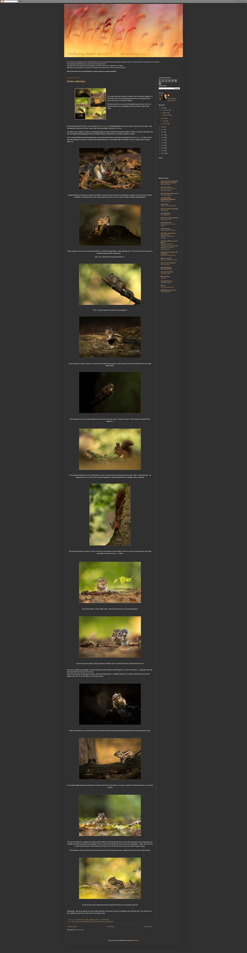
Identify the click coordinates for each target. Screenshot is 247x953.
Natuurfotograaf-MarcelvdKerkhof (166, 268)
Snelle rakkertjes (76, 81)
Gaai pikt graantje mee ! (167, 287)
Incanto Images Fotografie (169, 208)
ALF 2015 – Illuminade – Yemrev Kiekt (168, 234)
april (163, 118)
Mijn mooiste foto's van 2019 (169, 260)
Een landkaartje (165, 215)
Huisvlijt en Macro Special (168, 255)
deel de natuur (79, 921)
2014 (162, 142)
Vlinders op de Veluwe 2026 (168, 205)
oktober (164, 112)
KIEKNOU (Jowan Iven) (168, 290)
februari (165, 123)
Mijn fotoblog (165, 276)
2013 (162, 145)
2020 (162, 127)
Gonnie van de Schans (168, 263)
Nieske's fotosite (166, 258)
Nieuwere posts (72, 926)
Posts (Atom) (80, 929)
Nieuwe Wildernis (165, 291)
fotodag (92, 921)
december (165, 110)
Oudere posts (148, 926)
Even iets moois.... (167, 187)
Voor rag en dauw (165, 273)
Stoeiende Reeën (165, 184)
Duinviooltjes (164, 210)
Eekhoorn (86, 921)
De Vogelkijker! (166, 213)
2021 (162, 108)
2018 (162, 132)
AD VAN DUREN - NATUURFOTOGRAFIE (168, 198)
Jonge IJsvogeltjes (166, 195)
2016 (162, 137)
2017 (162, 135)
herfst (96, 921)
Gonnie (137, 137)
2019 (162, 129)
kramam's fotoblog (167, 272)
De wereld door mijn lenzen (170, 193)
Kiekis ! (163, 285)
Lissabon (163, 278)
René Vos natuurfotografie (169, 218)
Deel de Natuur (102, 126)
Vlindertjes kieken (166, 282)
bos (73, 921)
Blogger (136, 940)
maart (164, 121)
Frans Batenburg (166, 281)
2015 (162, 140)
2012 (162, 148)
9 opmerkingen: (105, 919)
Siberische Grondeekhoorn (106, 921)
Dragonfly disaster (166, 201)
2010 (162, 153)
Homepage (110, 926)
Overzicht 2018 (165, 264)
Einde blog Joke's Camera (168, 230)
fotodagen (119, 128)
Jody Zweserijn (166, 222)
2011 (162, 150)
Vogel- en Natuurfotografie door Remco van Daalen (169, 181)
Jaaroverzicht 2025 (166, 219)
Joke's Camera (165, 228)
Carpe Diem (164, 204)
